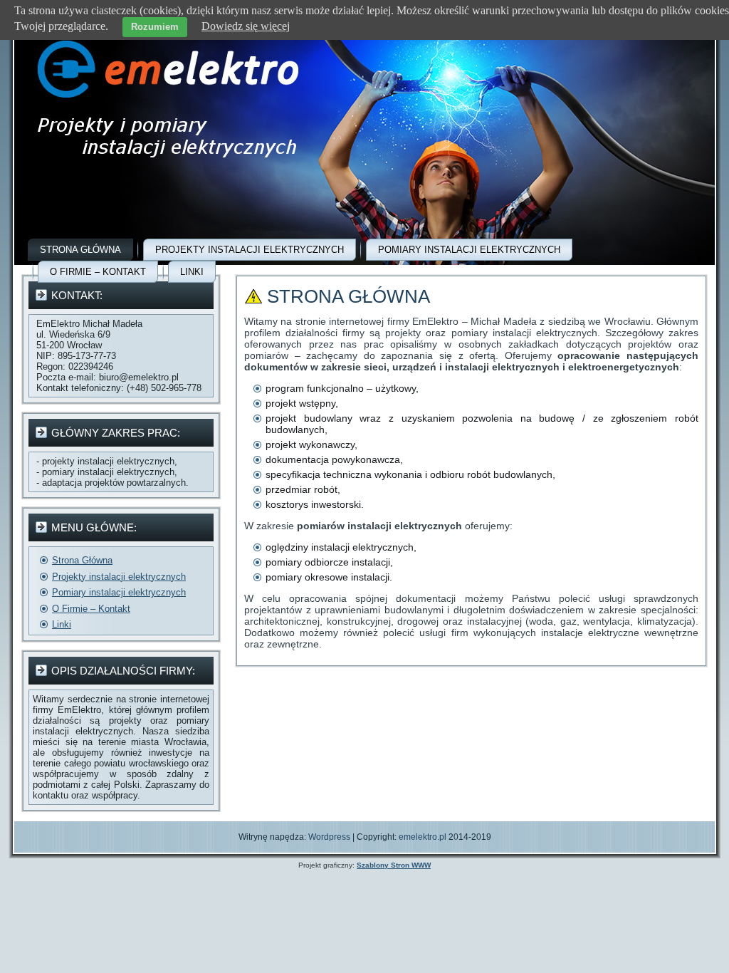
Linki (192, 271)
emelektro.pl (422, 837)
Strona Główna (80, 249)
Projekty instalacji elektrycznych (249, 249)
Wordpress (329, 837)
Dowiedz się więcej (245, 26)
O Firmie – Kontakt (98, 271)
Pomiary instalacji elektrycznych (469, 249)
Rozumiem (155, 26)
